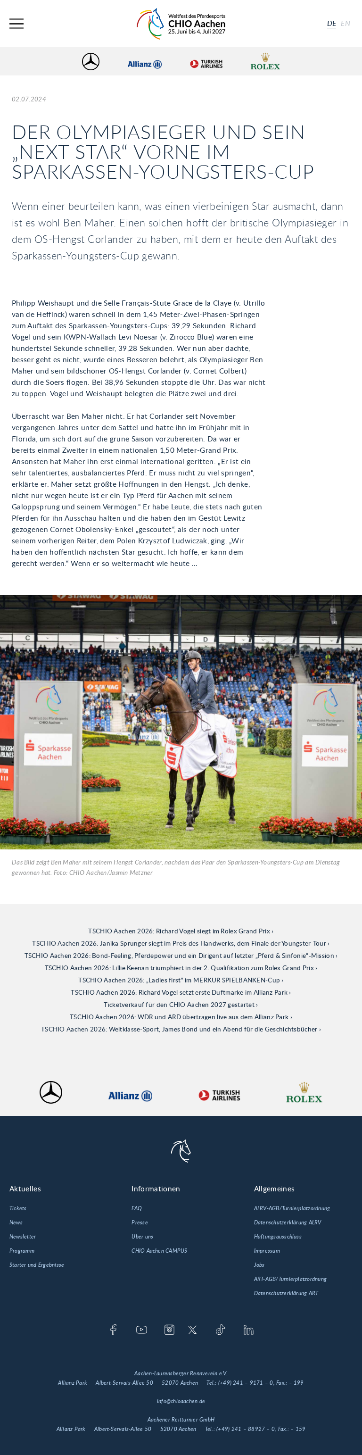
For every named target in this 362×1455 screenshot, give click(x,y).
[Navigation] (16, 24)
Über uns (142, 1236)
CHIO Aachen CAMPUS (159, 1251)
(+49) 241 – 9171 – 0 (245, 1383)
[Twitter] (192, 1330)
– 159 (297, 1429)
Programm (21, 1251)
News (16, 1222)
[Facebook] (113, 1330)
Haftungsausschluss (278, 1236)
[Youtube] (141, 1330)
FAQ (137, 1208)
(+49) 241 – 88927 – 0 (245, 1429)
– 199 (296, 1383)
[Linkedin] (248, 1330)
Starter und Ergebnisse (36, 1265)
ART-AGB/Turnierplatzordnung (290, 1279)
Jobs (259, 1265)
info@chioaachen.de (181, 1401)
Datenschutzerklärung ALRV (287, 1222)
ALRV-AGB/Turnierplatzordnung (292, 1208)
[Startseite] (181, 24)
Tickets (18, 1208)
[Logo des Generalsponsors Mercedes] (90, 61)
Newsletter (22, 1236)
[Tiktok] (220, 1330)
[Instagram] (169, 1330)
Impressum (267, 1251)
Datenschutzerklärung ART (286, 1293)
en (345, 23)
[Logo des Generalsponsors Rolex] (265, 61)
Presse (140, 1222)
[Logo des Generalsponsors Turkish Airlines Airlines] (206, 61)
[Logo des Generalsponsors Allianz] (145, 61)
